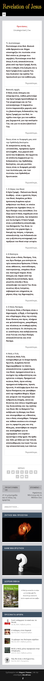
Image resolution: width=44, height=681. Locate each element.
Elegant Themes (25, 672)
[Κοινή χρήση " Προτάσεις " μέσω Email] (22, 476)
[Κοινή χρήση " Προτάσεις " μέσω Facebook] (8, 472)
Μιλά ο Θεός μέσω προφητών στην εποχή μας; (25, 650)
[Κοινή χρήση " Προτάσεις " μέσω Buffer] (35, 472)
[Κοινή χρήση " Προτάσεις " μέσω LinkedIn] (31, 472)
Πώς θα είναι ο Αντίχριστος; (22, 659)
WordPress (26, 675)
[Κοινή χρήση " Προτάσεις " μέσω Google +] (17, 472)
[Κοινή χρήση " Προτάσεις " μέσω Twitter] (13, 472)
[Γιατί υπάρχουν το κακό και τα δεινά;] (7, 622)
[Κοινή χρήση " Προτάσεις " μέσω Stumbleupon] (17, 476)
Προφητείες (25, 661)
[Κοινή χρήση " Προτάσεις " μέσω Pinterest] (26, 472)
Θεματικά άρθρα (26, 633)
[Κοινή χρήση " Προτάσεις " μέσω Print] (26, 476)
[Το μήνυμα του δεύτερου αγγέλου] (7, 641)
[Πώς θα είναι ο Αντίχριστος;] (7, 660)
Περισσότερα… (31, 83)
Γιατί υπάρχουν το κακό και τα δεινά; (24, 621)
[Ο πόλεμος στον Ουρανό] (7, 632)
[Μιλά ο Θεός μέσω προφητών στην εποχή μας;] (7, 650)
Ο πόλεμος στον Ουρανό (21, 630)
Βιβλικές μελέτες (25, 624)
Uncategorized (19, 30)
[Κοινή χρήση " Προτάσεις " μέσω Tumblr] (22, 472)
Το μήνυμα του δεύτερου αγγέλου (25, 639)
